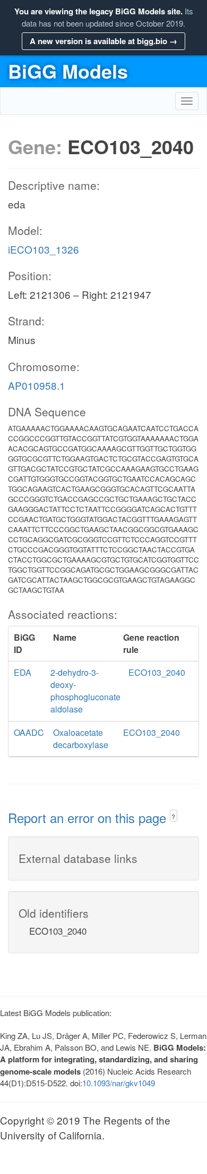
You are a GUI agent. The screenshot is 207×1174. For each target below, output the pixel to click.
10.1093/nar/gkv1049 (118, 1082)
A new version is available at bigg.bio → (103, 41)
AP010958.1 (36, 385)
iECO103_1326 (43, 249)
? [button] (173, 816)
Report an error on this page (89, 817)
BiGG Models (68, 71)
